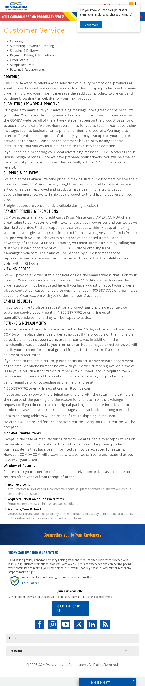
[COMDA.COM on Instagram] (52, 624)
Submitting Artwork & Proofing (32, 46)
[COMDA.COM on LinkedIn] (92, 624)
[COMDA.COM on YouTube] (65, 624)
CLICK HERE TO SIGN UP (68, 608)
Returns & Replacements (27, 69)
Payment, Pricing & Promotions (32, 55)
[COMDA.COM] (14, 10)
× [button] (138, 7)
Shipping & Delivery (24, 50)
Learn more (91, 25)
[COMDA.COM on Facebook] (39, 624)
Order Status (19, 60)
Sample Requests (22, 65)
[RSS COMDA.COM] (105, 624)
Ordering (16, 41)
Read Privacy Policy (31, 582)
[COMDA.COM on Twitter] (79, 624)
